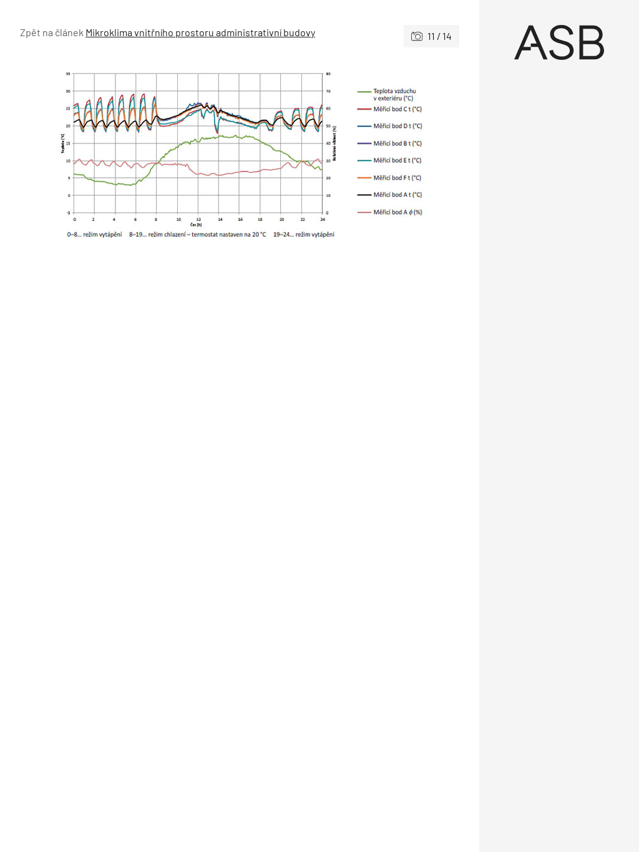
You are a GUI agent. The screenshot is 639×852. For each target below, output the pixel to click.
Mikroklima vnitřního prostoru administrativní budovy (200, 32)
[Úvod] (559, 42)
